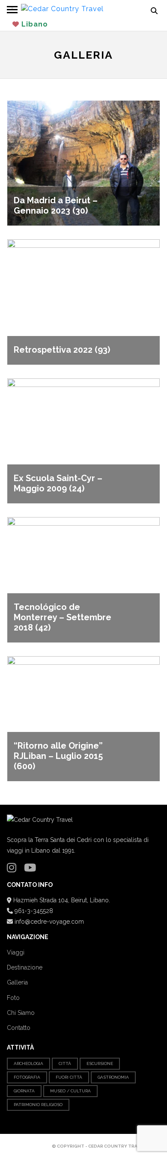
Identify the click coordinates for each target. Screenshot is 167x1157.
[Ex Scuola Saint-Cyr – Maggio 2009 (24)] (83, 440)
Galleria (17, 982)
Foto (13, 997)
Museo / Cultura (70, 1091)
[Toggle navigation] (12, 8)
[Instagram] (14, 869)
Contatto (18, 1027)
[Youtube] (32, 869)
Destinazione (24, 967)
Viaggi (15, 952)
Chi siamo (21, 1012)
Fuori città (69, 1077)
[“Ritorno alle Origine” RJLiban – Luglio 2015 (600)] (83, 718)
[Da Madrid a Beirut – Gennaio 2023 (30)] (83, 163)
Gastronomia (113, 1077)
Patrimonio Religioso (38, 1104)
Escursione (99, 1063)
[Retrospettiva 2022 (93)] (83, 301)
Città (65, 1063)
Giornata (24, 1091)
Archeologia (28, 1063)
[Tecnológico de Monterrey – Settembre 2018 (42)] (83, 579)
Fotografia (27, 1077)
